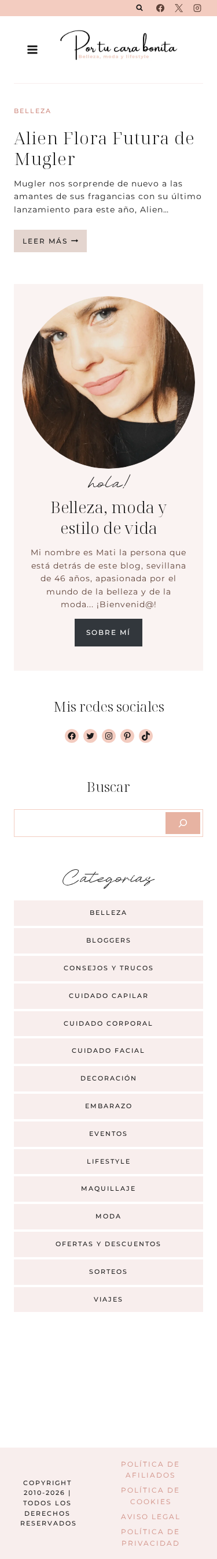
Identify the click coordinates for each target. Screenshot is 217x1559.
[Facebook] (160, 8)
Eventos (108, 1134)
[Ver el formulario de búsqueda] (139, 8)
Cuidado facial (108, 1050)
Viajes (108, 1299)
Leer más (55, 244)
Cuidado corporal (108, 1023)
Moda (108, 1216)
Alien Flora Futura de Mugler (104, 148)
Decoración (108, 1078)
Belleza (33, 111)
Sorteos (108, 1272)
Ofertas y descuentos (108, 1244)
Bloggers (108, 940)
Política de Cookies (150, 1495)
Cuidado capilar (109, 996)
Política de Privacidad (150, 1537)
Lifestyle (109, 1161)
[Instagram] (197, 8)
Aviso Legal (151, 1516)
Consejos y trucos (109, 968)
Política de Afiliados (150, 1469)
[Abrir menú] (32, 49)
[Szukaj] (182, 823)
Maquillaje (108, 1188)
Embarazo (109, 1106)
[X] (179, 8)
